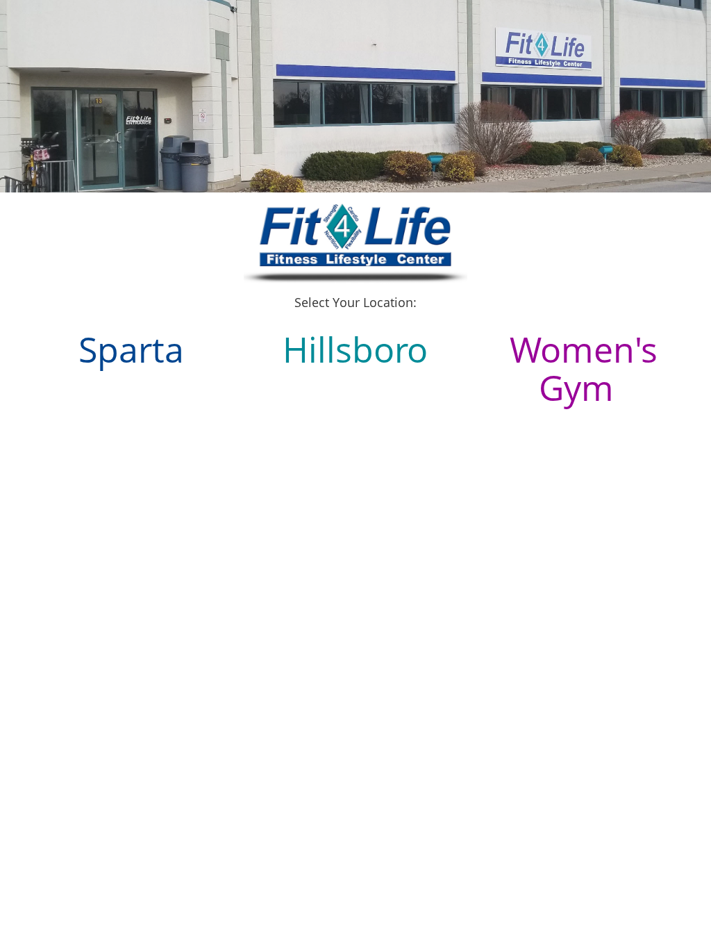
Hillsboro (355, 349)
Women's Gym (584, 368)
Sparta (131, 349)
